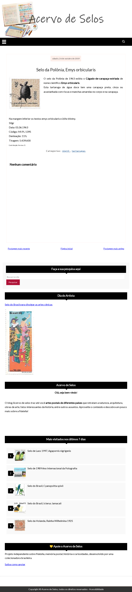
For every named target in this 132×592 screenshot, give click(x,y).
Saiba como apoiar (15, 564)
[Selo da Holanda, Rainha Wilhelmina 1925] (20, 525)
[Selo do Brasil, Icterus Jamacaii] (20, 508)
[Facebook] (33, 423)
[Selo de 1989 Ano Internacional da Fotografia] (20, 473)
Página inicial (67, 248)
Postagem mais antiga (114, 248)
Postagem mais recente (19, 248)
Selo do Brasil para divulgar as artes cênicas (28, 304)
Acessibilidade (96, 589)
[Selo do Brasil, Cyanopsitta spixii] (20, 490)
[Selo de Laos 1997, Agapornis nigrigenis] (20, 455)
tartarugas (79, 151)
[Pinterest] (17, 423)
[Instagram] (8, 423)
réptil (66, 151)
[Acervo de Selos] (25, 419)
